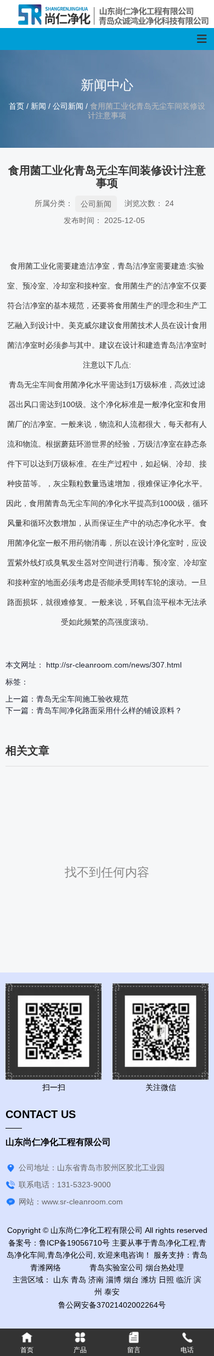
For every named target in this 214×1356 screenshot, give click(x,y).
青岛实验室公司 (108, 1267)
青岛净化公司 (70, 1255)
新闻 (38, 106)
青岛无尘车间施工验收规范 (82, 698)
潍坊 (148, 1279)
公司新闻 (68, 106)
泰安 (112, 1291)
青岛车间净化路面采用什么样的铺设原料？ (109, 710)
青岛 (78, 1279)
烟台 (131, 1279)
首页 (17, 106)
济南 (96, 1279)
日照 (166, 1279)
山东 (61, 1279)
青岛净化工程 (173, 1242)
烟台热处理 (164, 1267)
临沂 (184, 1279)
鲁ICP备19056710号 (74, 1242)
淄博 (113, 1279)
